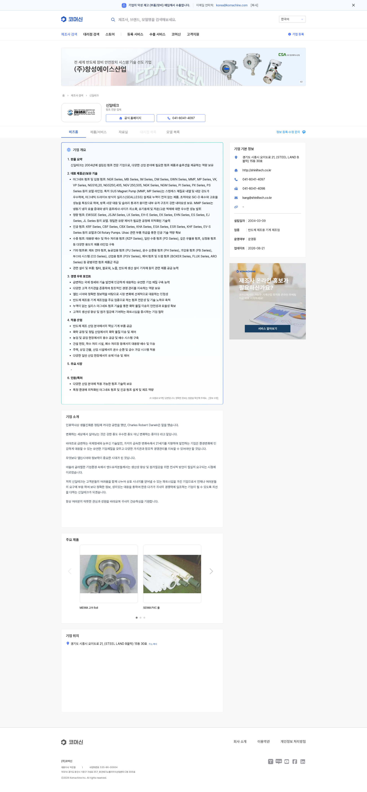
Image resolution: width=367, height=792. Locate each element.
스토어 (110, 34)
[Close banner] (353, 5)
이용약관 (263, 741)
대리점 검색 (91, 34)
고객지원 (193, 34)
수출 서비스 (157, 34)
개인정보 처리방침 (293, 741)
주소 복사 (153, 644)
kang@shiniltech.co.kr (257, 198)
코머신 (176, 34)
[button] (357, 759)
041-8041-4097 (254, 179)
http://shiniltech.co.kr (257, 170)
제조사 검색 (69, 34)
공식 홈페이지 (132, 118)
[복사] (254, 5)
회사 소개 (240, 741)
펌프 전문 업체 (113, 109)
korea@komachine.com (232, 5)
